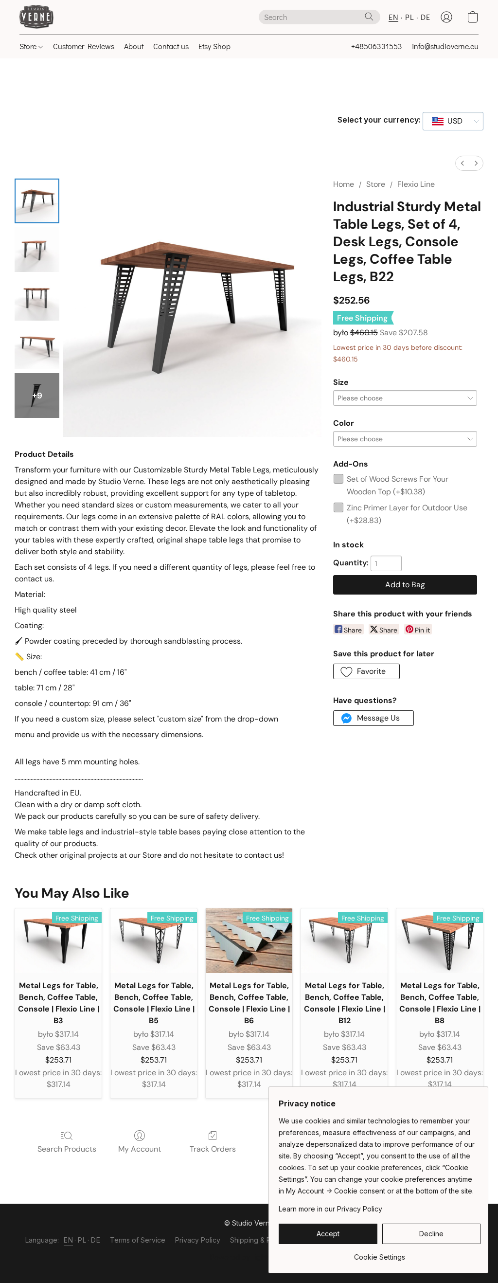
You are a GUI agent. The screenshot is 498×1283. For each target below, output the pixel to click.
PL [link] (82, 1240)
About (133, 46)
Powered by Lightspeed (249, 1257)
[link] (379, 1253)
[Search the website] (369, 16)
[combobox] (453, 121)
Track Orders (213, 1149)
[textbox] (452, 121)
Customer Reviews (83, 46)
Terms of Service (137, 1240)
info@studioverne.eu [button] (445, 46)
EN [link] (68, 1240)
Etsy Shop (214, 46)
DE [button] (425, 17)
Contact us (171, 46)
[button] (36, 17)
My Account (139, 1149)
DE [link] (95, 1240)
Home (343, 184)
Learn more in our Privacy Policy (330, 1209)
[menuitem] (462, 163)
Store (28, 46)
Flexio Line (416, 184)
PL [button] (409, 17)
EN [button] (393, 17)
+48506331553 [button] (376, 46)
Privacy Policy (197, 1240)
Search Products (66, 1149)
